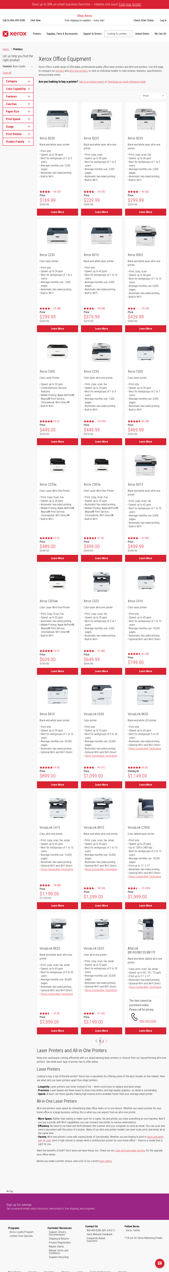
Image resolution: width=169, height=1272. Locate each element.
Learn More (57, 212)
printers (60, 70)
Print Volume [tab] (14, 134)
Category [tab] (11, 81)
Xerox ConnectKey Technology (101, 755)
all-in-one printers (78, 70)
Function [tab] (11, 104)
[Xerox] (15, 33)
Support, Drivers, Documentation (57, 1233)
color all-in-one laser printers (130, 1150)
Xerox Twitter (133, 1230)
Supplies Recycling (59, 1257)
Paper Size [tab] (12, 111)
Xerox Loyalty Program (22, 1232)
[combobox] (118, 34)
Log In (163, 20)
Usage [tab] (10, 126)
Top (11, 1191)
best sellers (106, 1161)
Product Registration (60, 1242)
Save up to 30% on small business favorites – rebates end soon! (86, 4)
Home (6, 49)
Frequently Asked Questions (96, 1239)
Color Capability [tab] (16, 89)
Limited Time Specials (21, 1236)
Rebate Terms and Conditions (58, 1252)
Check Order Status (144, 20)
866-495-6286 (148, 1021)
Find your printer (130, 4)
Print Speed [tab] (13, 119)
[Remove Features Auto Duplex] (32, 67)
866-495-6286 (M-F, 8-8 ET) (101, 1230)
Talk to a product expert (91, 81)
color (48, 1140)
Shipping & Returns (59, 1238)
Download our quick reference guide (127, 81)
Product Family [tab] (15, 141)
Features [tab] (11, 96)
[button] (143, 33)
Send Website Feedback (99, 1234)
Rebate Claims (56, 1246)
